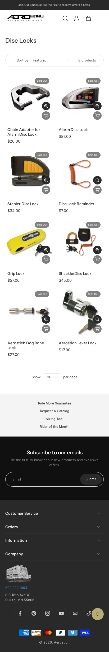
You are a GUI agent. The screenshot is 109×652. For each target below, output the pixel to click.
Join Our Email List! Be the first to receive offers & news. (54, 4)
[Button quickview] (46, 106)
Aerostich (61, 642)
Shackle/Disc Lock (75, 273)
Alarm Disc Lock (73, 129)
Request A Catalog (54, 411)
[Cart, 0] (88, 18)
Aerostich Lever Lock (78, 343)
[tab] (9, 193)
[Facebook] (20, 613)
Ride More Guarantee (54, 403)
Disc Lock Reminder (76, 203)
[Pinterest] (34, 613)
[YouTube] (61, 613)
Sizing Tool (54, 419)
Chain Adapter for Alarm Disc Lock (23, 132)
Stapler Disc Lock (23, 203)
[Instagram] (47, 613)
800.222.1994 (16, 588)
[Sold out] (46, 115)
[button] (101, 18)
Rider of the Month (55, 427)
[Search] (65, 18)
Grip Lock (16, 273)
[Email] (75, 613)
